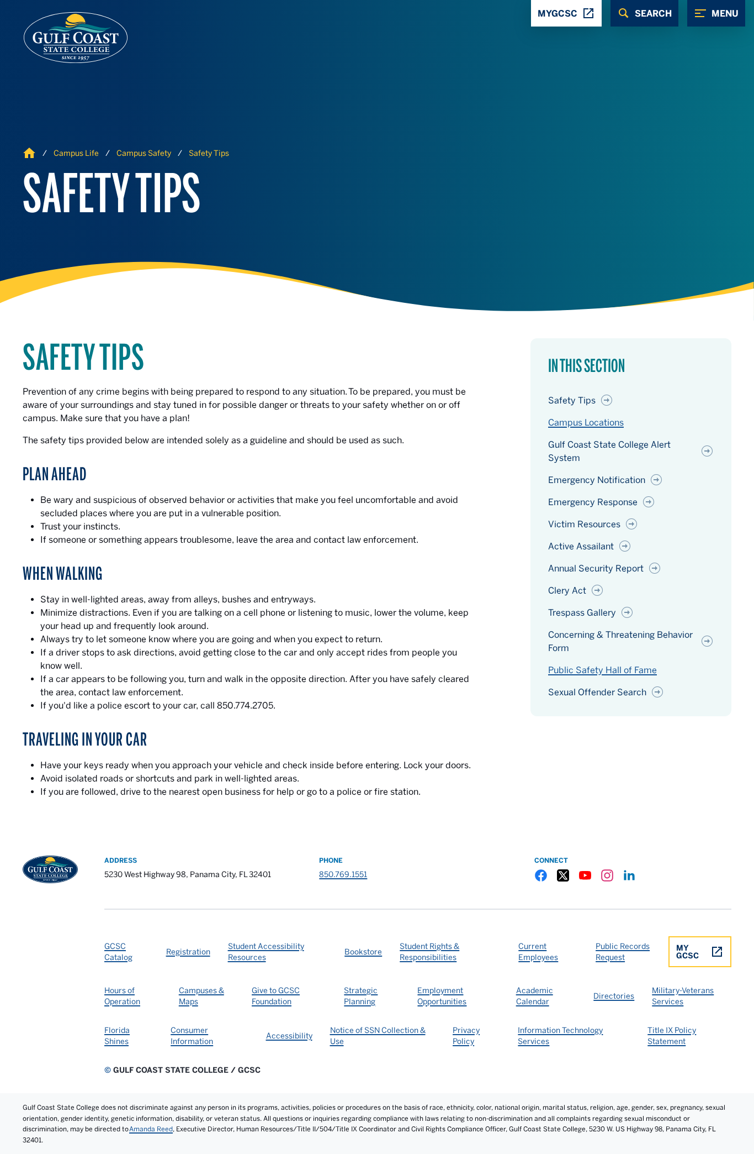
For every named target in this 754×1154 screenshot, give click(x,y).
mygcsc (557, 13)
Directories (613, 996)
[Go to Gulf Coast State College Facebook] (541, 875)
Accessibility (289, 1035)
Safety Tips (209, 153)
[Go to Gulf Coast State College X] (563, 875)
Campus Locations (586, 422)
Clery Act (567, 590)
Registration (188, 951)
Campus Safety (143, 153)
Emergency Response (593, 502)
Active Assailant (581, 546)
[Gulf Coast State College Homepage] (64, 37)
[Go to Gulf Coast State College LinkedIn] (629, 875)
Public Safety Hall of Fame (602, 670)
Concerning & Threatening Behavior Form (620, 641)
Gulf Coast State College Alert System (609, 451)
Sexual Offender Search (597, 692)
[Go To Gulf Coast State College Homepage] (50, 869)
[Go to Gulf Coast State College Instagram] (607, 875)
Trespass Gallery (582, 612)
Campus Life (76, 153)
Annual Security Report (596, 568)
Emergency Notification (596, 480)
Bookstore (363, 951)
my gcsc (687, 951)
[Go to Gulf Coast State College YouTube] (585, 875)
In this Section (586, 366)
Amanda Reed (151, 1128)
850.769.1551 (343, 874)
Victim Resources (584, 524)
